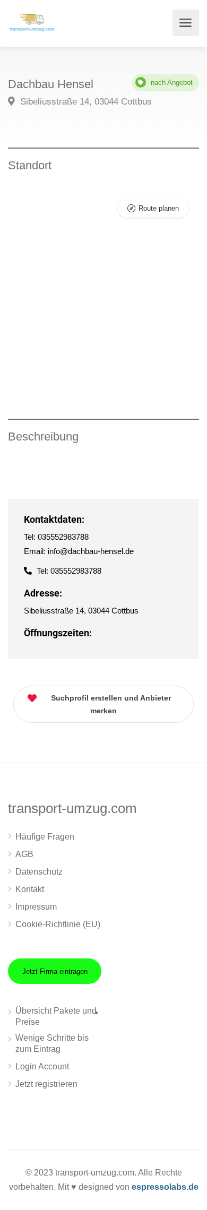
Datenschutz (39, 871)
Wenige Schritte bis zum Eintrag (52, 1043)
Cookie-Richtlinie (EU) (57, 924)
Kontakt (29, 889)
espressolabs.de (165, 1186)
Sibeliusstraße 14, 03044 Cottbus (85, 102)
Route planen (159, 208)
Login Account (42, 1066)
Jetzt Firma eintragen (55, 971)
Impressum (36, 906)
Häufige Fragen (44, 836)
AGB (24, 854)
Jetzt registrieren (46, 1083)
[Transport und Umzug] (32, 21)
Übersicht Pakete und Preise (56, 1016)
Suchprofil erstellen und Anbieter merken (111, 704)
